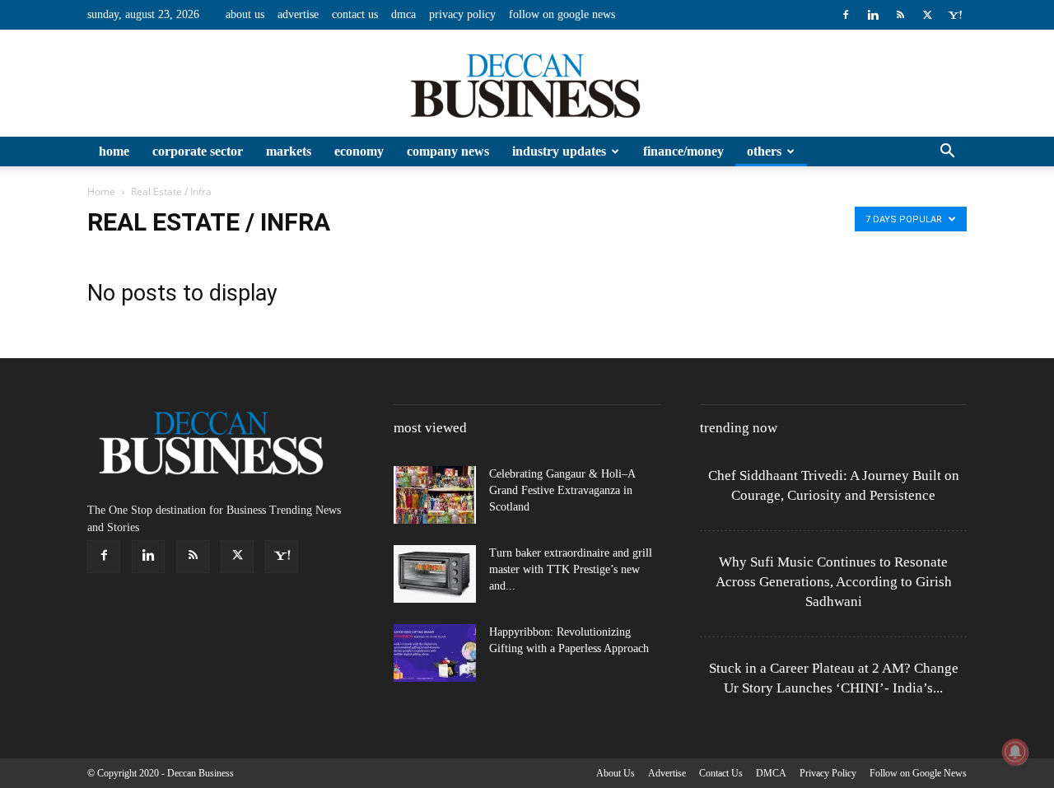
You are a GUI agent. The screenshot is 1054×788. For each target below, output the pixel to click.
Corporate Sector (197, 151)
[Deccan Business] (527, 84)
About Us (245, 14)
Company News (448, 151)
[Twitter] (927, 15)
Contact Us (355, 14)
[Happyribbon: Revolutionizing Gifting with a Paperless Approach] (435, 653)
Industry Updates (559, 151)
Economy (359, 151)
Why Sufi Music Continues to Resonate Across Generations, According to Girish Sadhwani (834, 581)
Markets (288, 151)
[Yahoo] (954, 15)
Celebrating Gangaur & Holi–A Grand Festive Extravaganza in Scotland (562, 490)
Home (114, 151)
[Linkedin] (872, 15)
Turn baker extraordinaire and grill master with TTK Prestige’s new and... (570, 569)
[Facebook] (845, 15)
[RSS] (900, 15)
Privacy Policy (462, 14)
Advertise (298, 14)
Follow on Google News (562, 14)
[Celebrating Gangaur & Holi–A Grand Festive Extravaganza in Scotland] (435, 495)
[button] (947, 153)
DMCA (403, 14)
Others (764, 151)
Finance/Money (683, 151)
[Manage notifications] (1015, 752)
